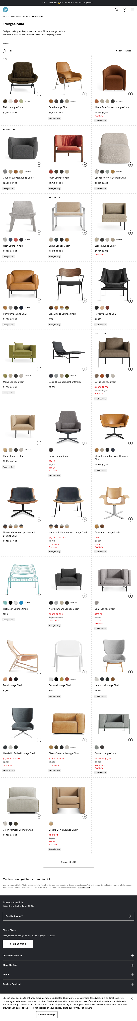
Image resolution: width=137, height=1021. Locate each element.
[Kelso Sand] (97, 171)
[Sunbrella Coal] (102, 747)
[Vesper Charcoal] (21, 240)
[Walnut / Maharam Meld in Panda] (51, 308)
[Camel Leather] (113, 171)
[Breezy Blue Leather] (56, 376)
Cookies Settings (46, 1015)
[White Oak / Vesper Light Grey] (16, 526)
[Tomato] (67, 679)
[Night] (16, 679)
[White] (51, 679)
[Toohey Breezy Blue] (97, 747)
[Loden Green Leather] (67, 376)
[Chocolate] (10, 679)
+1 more (119, 171)
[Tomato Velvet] (51, 171)
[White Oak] (97, 526)
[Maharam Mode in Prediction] (10, 308)
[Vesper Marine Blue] (10, 240)
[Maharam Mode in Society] (21, 308)
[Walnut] (102, 526)
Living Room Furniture (19, 16)
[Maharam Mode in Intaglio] (56, 603)
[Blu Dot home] (5, 9)
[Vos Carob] (5, 101)
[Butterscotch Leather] (51, 101)
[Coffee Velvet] (56, 171)
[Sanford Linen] (102, 101)
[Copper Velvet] (97, 101)
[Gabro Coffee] (97, 376)
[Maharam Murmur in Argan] (113, 679)
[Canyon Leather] (67, 240)
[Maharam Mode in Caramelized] (16, 101)
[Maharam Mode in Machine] (61, 101)
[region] (68, 1007)
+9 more (27, 101)
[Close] (131, 998)
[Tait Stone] (67, 101)
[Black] (10, 603)
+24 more (27, 171)
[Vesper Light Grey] (5, 240)
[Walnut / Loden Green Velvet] (67, 308)
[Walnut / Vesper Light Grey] (10, 526)
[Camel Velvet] (5, 450)
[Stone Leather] (10, 171)
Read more (83, 887)
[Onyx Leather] (61, 240)
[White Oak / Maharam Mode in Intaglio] (61, 308)
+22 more (119, 101)
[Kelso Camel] (107, 101)
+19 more (119, 240)
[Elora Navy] (113, 450)
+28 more (73, 603)
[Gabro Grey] (5, 171)
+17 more (27, 376)
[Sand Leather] (102, 308)
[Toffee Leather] (102, 376)
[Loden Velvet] (5, 376)
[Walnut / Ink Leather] (5, 526)
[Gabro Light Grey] (97, 679)
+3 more (27, 240)
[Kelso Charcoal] (113, 101)
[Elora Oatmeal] (102, 450)
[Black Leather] (97, 308)
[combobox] (125, 51)
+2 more (73, 101)
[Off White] (16, 603)
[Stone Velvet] (51, 240)
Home (5, 16)
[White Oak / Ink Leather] (21, 526)
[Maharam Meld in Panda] (16, 308)
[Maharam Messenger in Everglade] (107, 679)
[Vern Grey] (97, 603)
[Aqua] (5, 603)
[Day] (5, 679)
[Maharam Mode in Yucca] (21, 101)
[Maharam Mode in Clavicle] (67, 747)
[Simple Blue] (21, 603)
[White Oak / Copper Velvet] (56, 308)
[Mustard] (61, 679)
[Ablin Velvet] (16, 240)
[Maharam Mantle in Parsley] (56, 240)
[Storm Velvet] (56, 101)
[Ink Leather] (51, 376)
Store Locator (18, 944)
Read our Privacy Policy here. (78, 1008)
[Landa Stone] (113, 240)
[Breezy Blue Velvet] (107, 171)
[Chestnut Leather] (107, 308)
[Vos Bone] (10, 101)
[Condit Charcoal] (51, 450)
